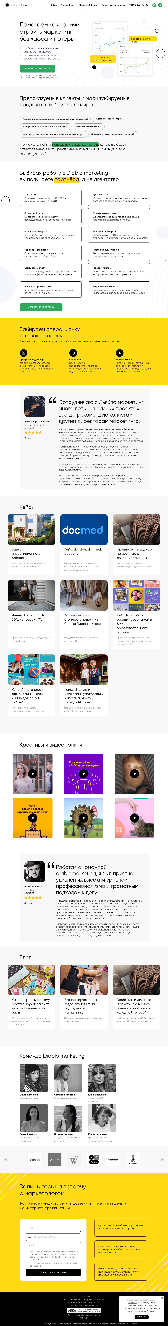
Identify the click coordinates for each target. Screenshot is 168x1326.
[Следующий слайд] (162, 1160)
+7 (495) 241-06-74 (138, 5)
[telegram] (160, 5)
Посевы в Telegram (88, 5)
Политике (34, 1260)
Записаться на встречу (53, 1272)
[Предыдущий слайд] (6, 1160)
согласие (41, 1255)
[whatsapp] (154, 5)
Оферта (84, 1318)
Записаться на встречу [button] (113, 5)
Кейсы (54, 5)
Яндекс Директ (68, 5)
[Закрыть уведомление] (162, 1298)
